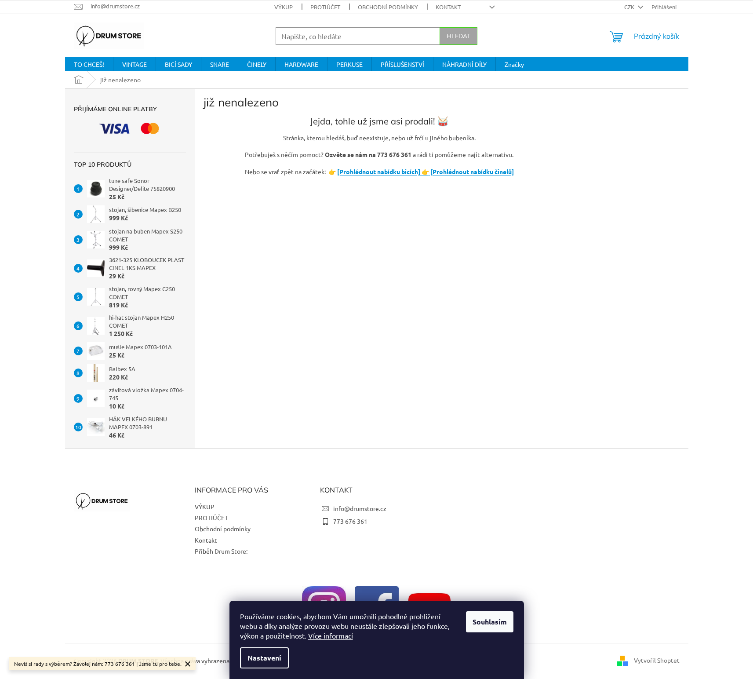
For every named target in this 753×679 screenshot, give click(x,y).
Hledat (458, 36)
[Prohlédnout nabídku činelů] (471, 171)
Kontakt (448, 7)
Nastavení (264, 657)
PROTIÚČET (325, 7)
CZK (630, 7)
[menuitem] (89, 64)
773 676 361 (350, 521)
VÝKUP (283, 7)
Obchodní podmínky (388, 7)
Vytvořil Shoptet (657, 660)
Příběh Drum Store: (221, 551)
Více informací (330, 635)
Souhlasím (490, 621)
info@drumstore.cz (359, 508)
